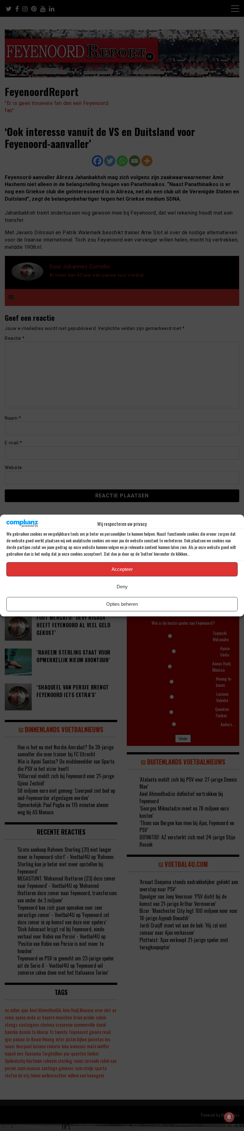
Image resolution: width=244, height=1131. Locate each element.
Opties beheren (122, 604)
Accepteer (122, 569)
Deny (122, 586)
